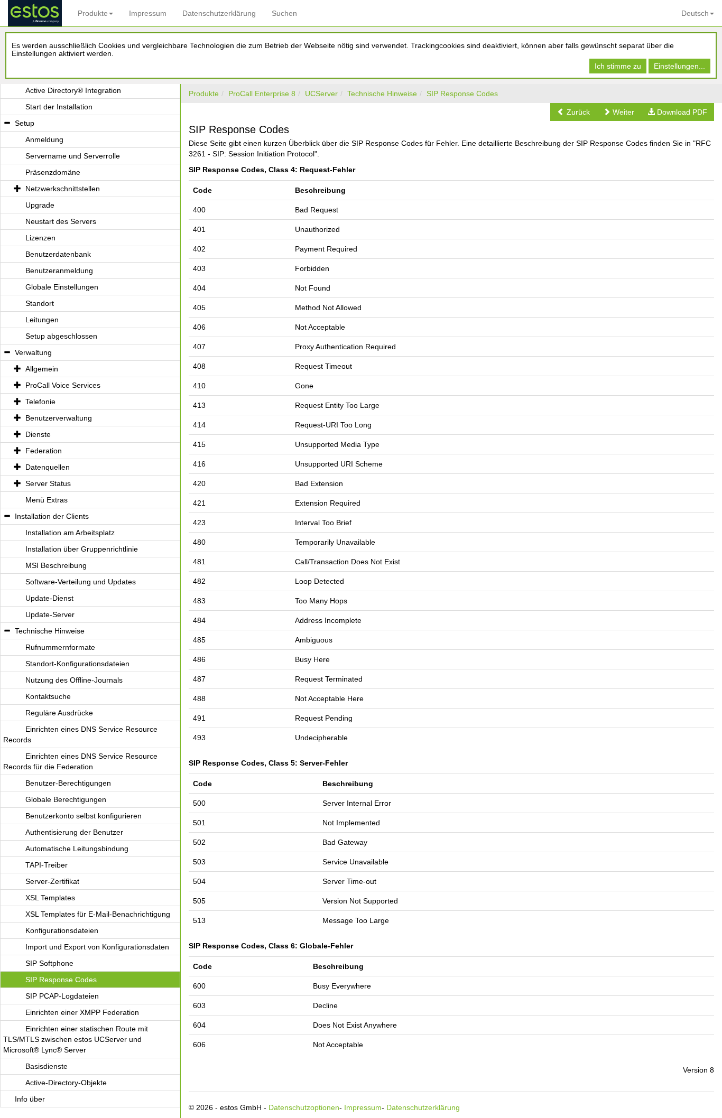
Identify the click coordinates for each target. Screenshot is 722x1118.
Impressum (147, 13)
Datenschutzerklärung (219, 13)
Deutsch (695, 13)
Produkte (93, 13)
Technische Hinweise (382, 93)
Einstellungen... (679, 66)
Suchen (284, 13)
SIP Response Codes (462, 93)
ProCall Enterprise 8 (261, 93)
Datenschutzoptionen (304, 1107)
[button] (573, 112)
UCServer (321, 93)
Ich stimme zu (618, 66)
